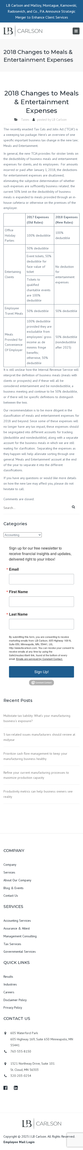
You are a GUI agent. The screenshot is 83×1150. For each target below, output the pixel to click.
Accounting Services (17, 920)
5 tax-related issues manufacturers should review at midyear (39, 737)
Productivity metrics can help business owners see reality (38, 794)
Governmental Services (19, 951)
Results (8, 976)
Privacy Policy (12, 1007)
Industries (10, 984)
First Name (18, 592)
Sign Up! (41, 671)
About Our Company (17, 880)
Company (9, 864)
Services (9, 872)
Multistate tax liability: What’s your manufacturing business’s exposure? (36, 718)
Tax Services (12, 944)
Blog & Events (13, 888)
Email (14, 569)
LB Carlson (59, 119)
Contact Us (10, 895)
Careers (8, 992)
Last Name (18, 614)
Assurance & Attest (16, 928)
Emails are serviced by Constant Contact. (39, 659)
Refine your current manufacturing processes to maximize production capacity (36, 775)
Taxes (25, 119)
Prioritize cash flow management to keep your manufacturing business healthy (35, 756)
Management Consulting (20, 936)
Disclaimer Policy (15, 1000)
